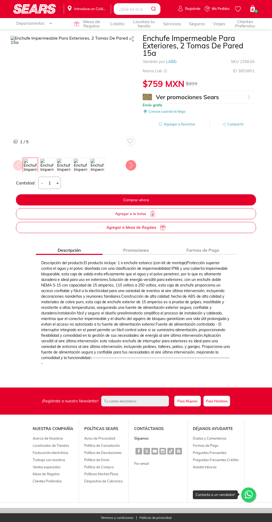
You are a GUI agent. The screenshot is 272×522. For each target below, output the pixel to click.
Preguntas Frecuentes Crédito (216, 460)
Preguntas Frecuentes (209, 453)
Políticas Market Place (101, 474)
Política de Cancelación (102, 445)
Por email (141, 463)
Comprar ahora (136, 200)
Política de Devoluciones (102, 453)
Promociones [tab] (136, 250)
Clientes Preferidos (245, 23)
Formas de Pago (205, 445)
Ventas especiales (46, 467)
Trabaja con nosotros (49, 460)
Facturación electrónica (50, 453)
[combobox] (137, 9)
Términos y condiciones (117, 517)
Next (130, 164)
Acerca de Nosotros (48, 438)
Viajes (219, 23)
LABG (171, 61)
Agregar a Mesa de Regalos (131, 227)
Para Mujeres (187, 401)
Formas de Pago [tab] (202, 250)
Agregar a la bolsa (130, 214)
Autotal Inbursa (204, 467)
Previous (18, 164)
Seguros (197, 23)
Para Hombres (217, 401)
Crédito (117, 23)
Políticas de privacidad (155, 517)
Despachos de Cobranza (103, 481)
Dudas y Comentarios (209, 438)
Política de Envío (96, 460)
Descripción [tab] (69, 250)
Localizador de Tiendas (51, 445)
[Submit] (154, 9)
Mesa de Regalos (91, 23)
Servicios (172, 23)
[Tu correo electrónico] (136, 401)
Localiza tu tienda (144, 23)
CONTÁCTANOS (149, 428)
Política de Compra (99, 467)
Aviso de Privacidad (99, 438)
